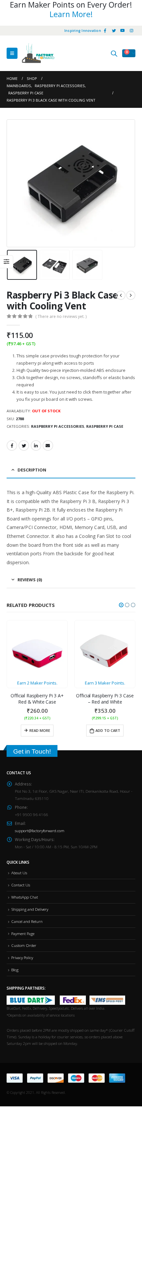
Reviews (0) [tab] (30, 580)
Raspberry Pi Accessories (57, 426)
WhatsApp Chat (24, 897)
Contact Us (20, 884)
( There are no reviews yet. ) (61, 316)
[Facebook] (105, 31)
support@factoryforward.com (39, 830)
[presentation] (15, 183)
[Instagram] (131, 31)
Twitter (23, 445)
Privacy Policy (22, 957)
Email (48, 445)
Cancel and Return (27, 921)
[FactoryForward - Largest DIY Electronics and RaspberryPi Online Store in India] (38, 53)
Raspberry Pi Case (104, 426)
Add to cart (107, 730)
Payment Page (22, 933)
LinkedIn (36, 445)
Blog (14, 969)
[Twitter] (114, 31)
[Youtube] (122, 31)
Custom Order (23, 945)
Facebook (12, 445)
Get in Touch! (32, 751)
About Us (19, 872)
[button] (121, 605)
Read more (39, 730)
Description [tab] (32, 470)
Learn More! (71, 14)
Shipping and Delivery (29, 909)
